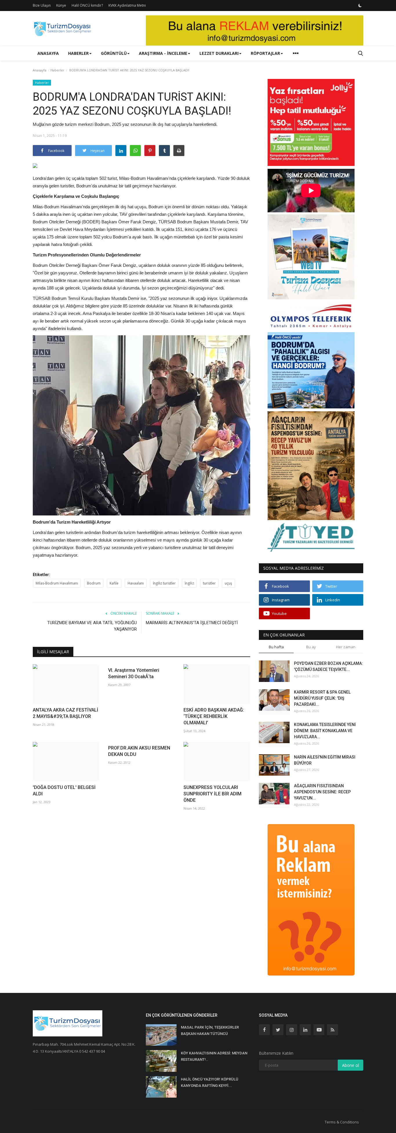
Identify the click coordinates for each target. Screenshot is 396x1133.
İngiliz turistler (164, 583)
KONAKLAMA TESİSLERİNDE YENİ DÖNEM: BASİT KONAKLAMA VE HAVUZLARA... (325, 730)
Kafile (114, 583)
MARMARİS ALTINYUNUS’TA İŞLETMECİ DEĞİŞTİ (192, 622)
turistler (209, 583)
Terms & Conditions (342, 1122)
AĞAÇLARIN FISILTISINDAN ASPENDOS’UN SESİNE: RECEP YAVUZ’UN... (322, 791)
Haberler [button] (78, 53)
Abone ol (350, 1065)
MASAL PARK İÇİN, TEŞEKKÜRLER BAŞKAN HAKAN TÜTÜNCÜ (210, 1030)
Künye (61, 5)
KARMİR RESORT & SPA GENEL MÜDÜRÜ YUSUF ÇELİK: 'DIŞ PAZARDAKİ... (322, 698)
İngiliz (189, 583)
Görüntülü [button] (114, 53)
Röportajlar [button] (265, 53)
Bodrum (94, 583)
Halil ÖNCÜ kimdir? (87, 5)
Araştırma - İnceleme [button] (163, 53)
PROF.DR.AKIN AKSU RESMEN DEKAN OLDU (139, 751)
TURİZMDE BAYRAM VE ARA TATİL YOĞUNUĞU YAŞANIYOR (92, 626)
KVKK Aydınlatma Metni (127, 5)
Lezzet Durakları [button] (219, 53)
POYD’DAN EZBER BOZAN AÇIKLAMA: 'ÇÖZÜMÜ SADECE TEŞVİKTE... (328, 666)
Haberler (57, 70)
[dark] (360, 5)
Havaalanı (136, 583)
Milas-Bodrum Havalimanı (57, 583)
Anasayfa (48, 53)
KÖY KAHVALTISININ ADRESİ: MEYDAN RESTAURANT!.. (214, 1056)
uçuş (228, 583)
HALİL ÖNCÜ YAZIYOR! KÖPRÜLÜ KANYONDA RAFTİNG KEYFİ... (209, 1082)
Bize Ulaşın (42, 5)
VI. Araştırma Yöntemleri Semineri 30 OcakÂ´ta (133, 673)
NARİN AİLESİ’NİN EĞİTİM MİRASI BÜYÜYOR (324, 760)
